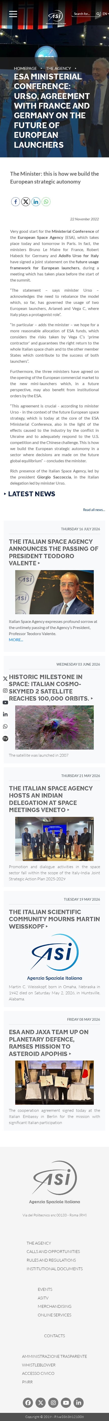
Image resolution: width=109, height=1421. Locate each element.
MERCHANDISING (54, 1306)
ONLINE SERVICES (54, 1314)
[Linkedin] (79, 1403)
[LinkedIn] (5, 715)
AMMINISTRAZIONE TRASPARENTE (54, 1356)
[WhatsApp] (5, 726)
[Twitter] (40, 1403)
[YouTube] (5, 703)
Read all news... (94, 510)
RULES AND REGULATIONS (51, 1260)
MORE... (16, 639)
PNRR (27, 1381)
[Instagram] (5, 691)
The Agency (58, 68)
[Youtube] (66, 1403)
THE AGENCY (39, 1243)
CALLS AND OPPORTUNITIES (53, 1251)
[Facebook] (28, 1403)
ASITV (43, 1297)
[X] (5, 679)
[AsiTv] (5, 738)
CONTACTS (54, 1335)
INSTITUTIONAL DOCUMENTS (55, 1268)
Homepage (25, 68)
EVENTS (45, 1289)
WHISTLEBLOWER (39, 1364)
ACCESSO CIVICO (38, 1373)
